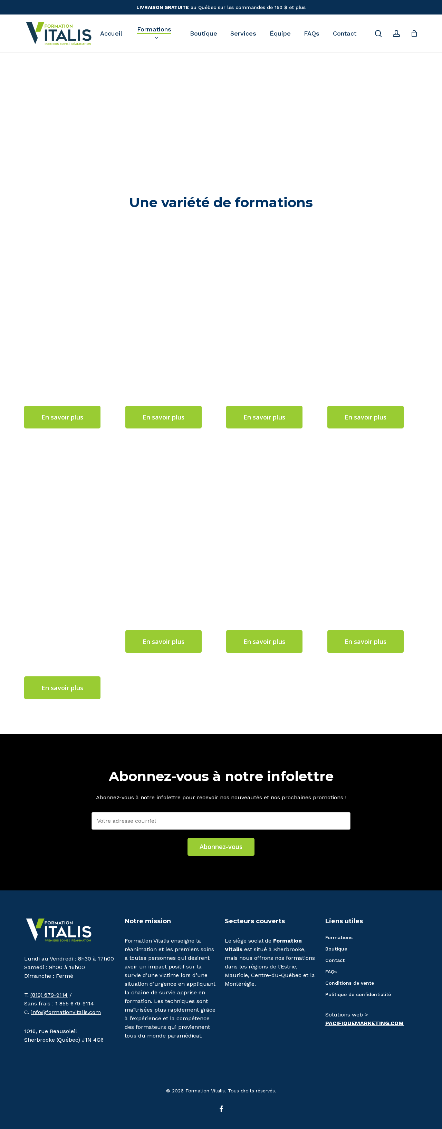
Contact (335, 960)
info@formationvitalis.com (66, 1012)
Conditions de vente (349, 983)
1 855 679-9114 (74, 1003)
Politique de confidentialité (358, 994)
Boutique (336, 949)
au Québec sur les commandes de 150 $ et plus (221, 7)
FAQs (331, 971)
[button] (62, 417)
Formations (339, 937)
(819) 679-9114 (49, 995)
